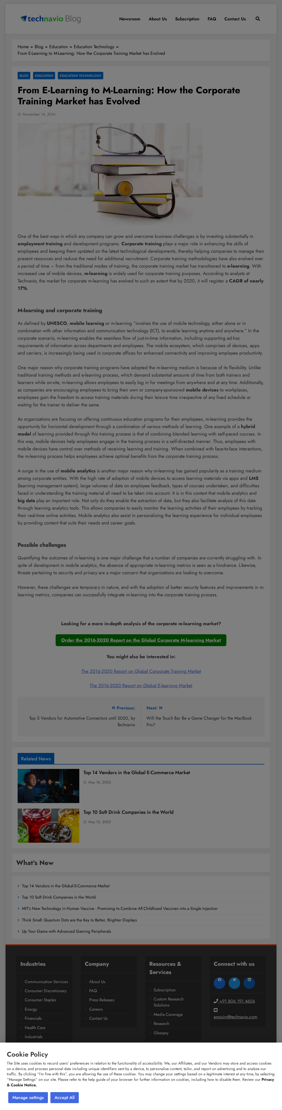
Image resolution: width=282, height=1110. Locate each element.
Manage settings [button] (28, 1097)
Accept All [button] (65, 1097)
